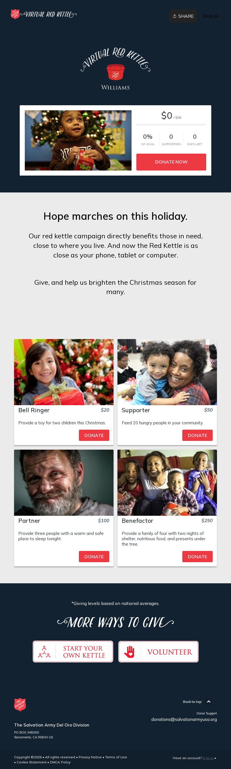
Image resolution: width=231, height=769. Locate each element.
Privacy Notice (90, 757)
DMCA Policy (60, 762)
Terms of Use (116, 757)
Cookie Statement (31, 762)
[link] (42, 14)
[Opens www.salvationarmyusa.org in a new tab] (158, 659)
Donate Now (171, 162)
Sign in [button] (210, 16)
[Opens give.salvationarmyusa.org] (73, 659)
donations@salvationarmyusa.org (184, 719)
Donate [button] (94, 435)
